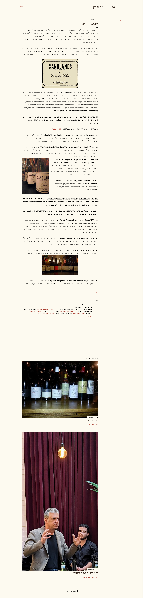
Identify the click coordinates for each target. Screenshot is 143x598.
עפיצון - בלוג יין (104, 6)
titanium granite (35, 311)
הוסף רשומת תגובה (88, 577)
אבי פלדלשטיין (57, 129)
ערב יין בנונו (92, 420)
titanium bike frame (66, 311)
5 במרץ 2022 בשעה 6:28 (79, 304)
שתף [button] (121, 20)
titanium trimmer (79, 313)
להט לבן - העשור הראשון (85, 573)
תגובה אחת (91, 424)
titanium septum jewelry (45, 309)
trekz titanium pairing (45, 313)
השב (89, 316)
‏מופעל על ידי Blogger (69, 591)
